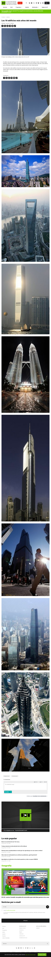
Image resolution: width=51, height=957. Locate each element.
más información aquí (31, 954)
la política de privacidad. (10, 910)
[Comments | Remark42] (25, 789)
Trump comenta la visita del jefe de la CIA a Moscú (14, 846)
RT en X (25, 920)
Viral (11, 7)
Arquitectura (6, 776)
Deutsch (23, 952)
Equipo (20, 932)
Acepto (9, 910)
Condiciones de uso (23, 937)
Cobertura (21, 934)
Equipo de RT (45, 7)
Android (37, 928)
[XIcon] (34, 3)
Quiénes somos (22, 928)
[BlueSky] (38, 3)
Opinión (27, 7)
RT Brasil (13, 952)
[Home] (3, 3)
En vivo (20, 3)
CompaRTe (8, 952)
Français (32, 952)
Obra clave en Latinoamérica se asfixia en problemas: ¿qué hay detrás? (19, 855)
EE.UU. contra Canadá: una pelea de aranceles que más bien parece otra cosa (25, 897)
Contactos (21, 930)
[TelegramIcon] (36, 3)
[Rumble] (32, 3)
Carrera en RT (22, 935)
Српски (37, 952)
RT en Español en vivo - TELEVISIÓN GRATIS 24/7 (15, 830)
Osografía (6, 866)
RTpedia (4, 936)
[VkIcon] (29, 3)
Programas (18, 7)
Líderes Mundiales (6, 938)
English (28, 952)
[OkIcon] (41, 3)
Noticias (5, 7)
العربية (18, 952)
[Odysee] (21, 948)
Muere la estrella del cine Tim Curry (10, 842)
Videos (3, 932)
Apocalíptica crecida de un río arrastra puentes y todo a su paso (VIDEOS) (19, 859)
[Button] (26, 2)
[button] (25, 815)
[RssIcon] (32, 948)
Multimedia (34, 7)
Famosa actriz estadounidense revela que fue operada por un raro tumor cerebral (21, 850)
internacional (14, 776)
